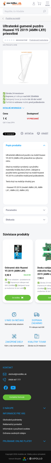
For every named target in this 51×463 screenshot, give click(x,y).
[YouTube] (13, 387)
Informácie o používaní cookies (16, 429)
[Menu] (47, 3)
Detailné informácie (12, 108)
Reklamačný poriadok (12, 424)
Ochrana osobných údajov (14, 433)
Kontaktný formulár (17, 397)
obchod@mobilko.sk (17, 374)
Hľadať (44, 11)
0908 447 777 (14, 380)
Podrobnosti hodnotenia (38, 40)
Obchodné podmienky (12, 420)
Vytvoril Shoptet (15, 459)
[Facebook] (5, 387)
